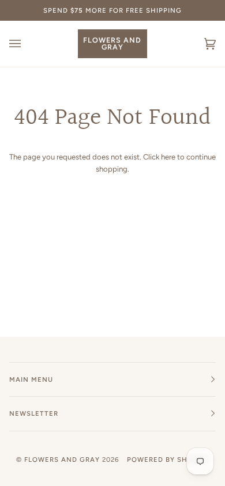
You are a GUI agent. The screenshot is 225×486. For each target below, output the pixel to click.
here (168, 157)
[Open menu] (26, 44)
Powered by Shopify (168, 459)
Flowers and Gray (62, 459)
